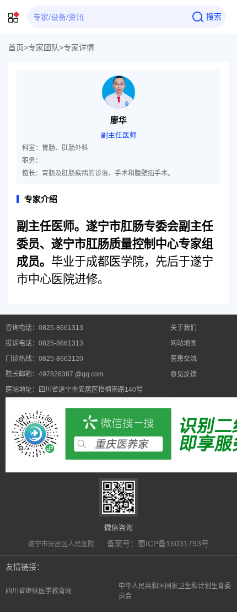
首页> (18, 47)
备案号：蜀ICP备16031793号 (158, 543)
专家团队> (45, 47)
